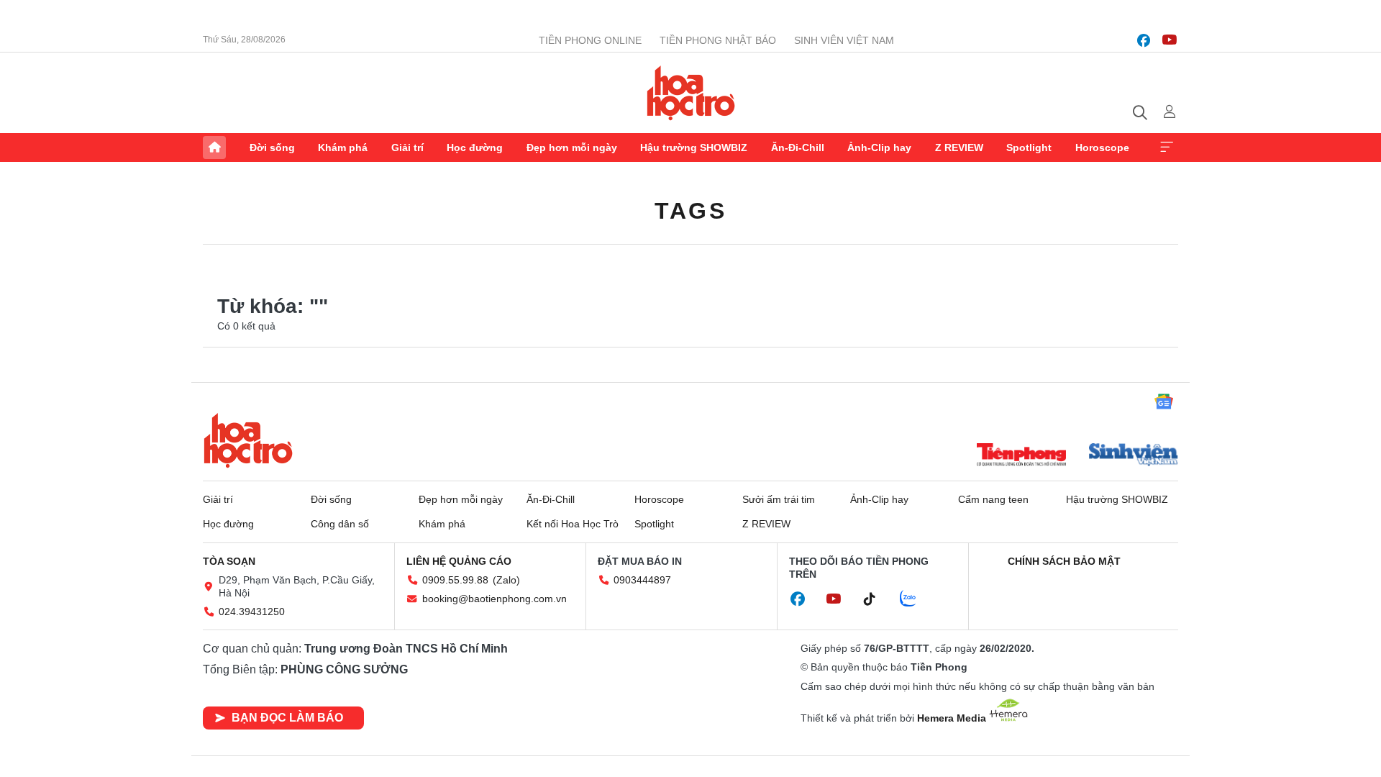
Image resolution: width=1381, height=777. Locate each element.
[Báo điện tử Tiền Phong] (1021, 456)
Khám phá (343, 147)
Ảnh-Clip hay (879, 147)
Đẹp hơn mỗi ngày (572, 147)
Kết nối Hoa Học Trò (573, 524)
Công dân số (340, 524)
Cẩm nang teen (993, 499)
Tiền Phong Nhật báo (718, 40)
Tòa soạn (229, 561)
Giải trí (407, 147)
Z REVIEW (959, 147)
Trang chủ (214, 147)
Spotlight (1029, 147)
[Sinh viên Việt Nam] (1133, 456)
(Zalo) (506, 580)
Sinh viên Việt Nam (844, 40)
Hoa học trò (248, 440)
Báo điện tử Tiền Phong (691, 93)
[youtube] (1169, 40)
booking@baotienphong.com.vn (494, 598)
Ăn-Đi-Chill (797, 147)
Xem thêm (1166, 147)
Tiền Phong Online (590, 40)
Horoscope (1102, 147)
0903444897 (642, 580)
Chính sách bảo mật (1064, 561)
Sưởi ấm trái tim (778, 499)
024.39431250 (252, 611)
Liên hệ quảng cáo (458, 561)
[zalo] (915, 599)
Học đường (475, 147)
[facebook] (1143, 40)
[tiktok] (877, 599)
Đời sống (272, 147)
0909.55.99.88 (455, 580)
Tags (690, 211)
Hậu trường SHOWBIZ (693, 147)
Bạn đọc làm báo (287, 718)
